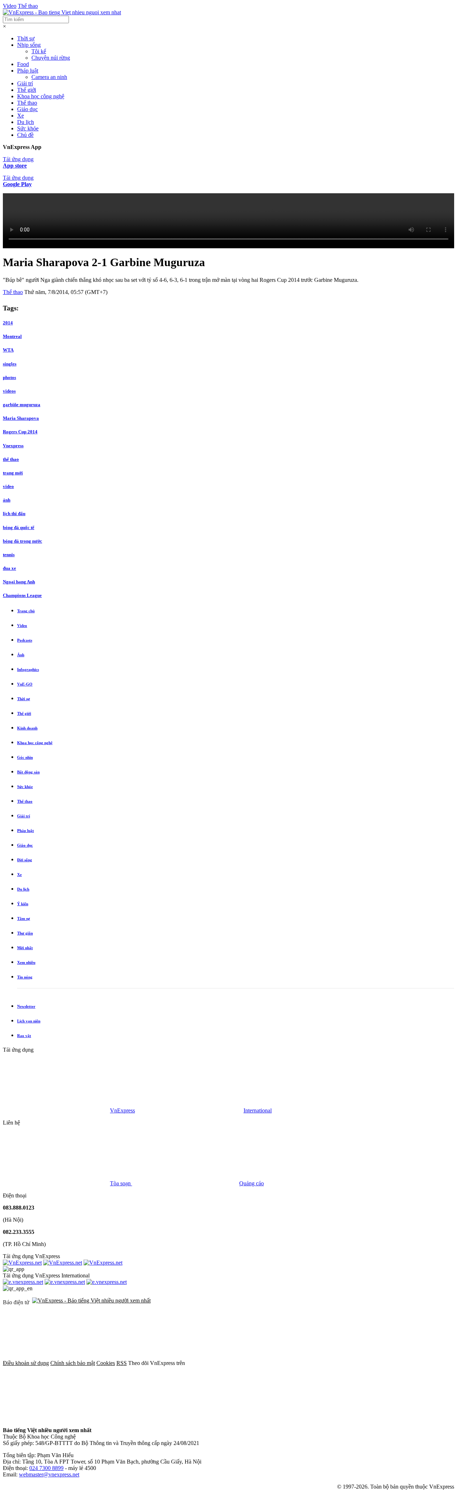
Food (23, 64)
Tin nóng (24, 977)
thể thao (11, 459)
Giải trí (25, 83)
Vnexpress (13, 445)
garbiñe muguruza (21, 404)
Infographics (28, 669)
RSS (121, 1363)
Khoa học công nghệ (40, 96)
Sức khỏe (28, 128)
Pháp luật (27, 71)
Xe (20, 116)
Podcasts (24, 640)
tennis (9, 554)
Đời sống (24, 860)
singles (9, 364)
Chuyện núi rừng (50, 58)
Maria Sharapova (21, 418)
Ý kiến (22, 904)
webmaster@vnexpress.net (49, 1474)
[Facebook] (239, 1363)
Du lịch (25, 122)
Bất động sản (28, 772)
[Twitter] (348, 1363)
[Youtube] (56, 1418)
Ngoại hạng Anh (19, 581)
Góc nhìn (25, 757)
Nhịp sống (29, 45)
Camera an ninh (49, 77)
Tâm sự (23, 918)
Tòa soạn (121, 1183)
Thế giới (26, 90)
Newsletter (26, 1006)
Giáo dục (27, 109)
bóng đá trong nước (22, 541)
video (8, 486)
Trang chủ (26, 611)
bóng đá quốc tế (18, 527)
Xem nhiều (26, 962)
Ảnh (20, 655)
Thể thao (28, 6)
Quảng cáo (251, 1183)
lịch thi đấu (14, 513)
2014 (8, 322)
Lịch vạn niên (28, 1021)
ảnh (6, 500)
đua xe (9, 568)
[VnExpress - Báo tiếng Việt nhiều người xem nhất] (62, 12)
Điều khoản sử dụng (26, 1363)
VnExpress (122, 1110)
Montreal (12, 336)
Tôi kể (38, 51)
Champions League (22, 595)
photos (9, 377)
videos (9, 391)
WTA (8, 350)
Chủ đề (25, 135)
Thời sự (26, 38)
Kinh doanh (27, 728)
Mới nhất (25, 948)
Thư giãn (25, 933)
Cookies (105, 1363)
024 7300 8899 (46, 1468)
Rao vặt (24, 1035)
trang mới (13, 472)
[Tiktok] (165, 1418)
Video (9, 6)
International (257, 1110)
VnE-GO (24, 684)
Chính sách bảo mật (72, 1363)
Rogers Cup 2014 (20, 431)
